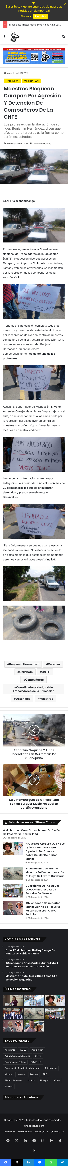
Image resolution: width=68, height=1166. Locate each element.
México (34, 1074)
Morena (21, 1074)
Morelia (8, 1074)
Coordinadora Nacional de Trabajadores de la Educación (33, 689)
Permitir (41, 16)
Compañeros (34, 679)
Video (57, 1080)
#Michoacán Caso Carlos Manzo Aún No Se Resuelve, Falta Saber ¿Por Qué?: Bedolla (43, 908)
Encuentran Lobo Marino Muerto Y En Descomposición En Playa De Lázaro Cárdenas (45, 872)
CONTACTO (57, 1131)
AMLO (23, 1049)
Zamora (9, 1086)
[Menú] (4, 38)
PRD (45, 1074)
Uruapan (44, 1080)
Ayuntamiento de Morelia (17, 1056)
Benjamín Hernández (24, 664)
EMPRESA (10, 1131)
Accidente (10, 1049)
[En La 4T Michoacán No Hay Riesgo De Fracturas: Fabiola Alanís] (13, 1000)
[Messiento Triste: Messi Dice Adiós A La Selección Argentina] (34, 1000)
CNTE (46, 672)
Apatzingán (37, 1049)
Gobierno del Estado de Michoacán (22, 1068)
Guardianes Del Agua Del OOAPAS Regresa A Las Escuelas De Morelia (42, 889)
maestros (46, 698)
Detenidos (23, 698)
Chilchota (26, 672)
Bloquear (26, 16)
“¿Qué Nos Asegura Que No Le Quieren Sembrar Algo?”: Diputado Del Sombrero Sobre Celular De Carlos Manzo (45, 851)
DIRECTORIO (25, 1131)
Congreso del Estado (15, 1062)
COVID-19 (36, 1062)
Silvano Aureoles (13, 1080)
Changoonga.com (34, 1125)
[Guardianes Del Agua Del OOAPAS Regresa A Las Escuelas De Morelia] (13, 890)
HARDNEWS (21, 73)
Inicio (9, 73)
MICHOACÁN (31, 80)
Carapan (54, 664)
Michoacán (51, 1068)
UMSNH (31, 1080)
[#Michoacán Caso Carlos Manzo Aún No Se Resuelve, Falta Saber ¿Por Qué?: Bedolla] (13, 908)
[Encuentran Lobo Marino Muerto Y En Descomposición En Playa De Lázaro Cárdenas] (13, 873)
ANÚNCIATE (41, 1131)
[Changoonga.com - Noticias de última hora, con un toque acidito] (14, 36)
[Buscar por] (63, 38)
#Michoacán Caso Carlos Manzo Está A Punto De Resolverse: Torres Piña (33, 832)
